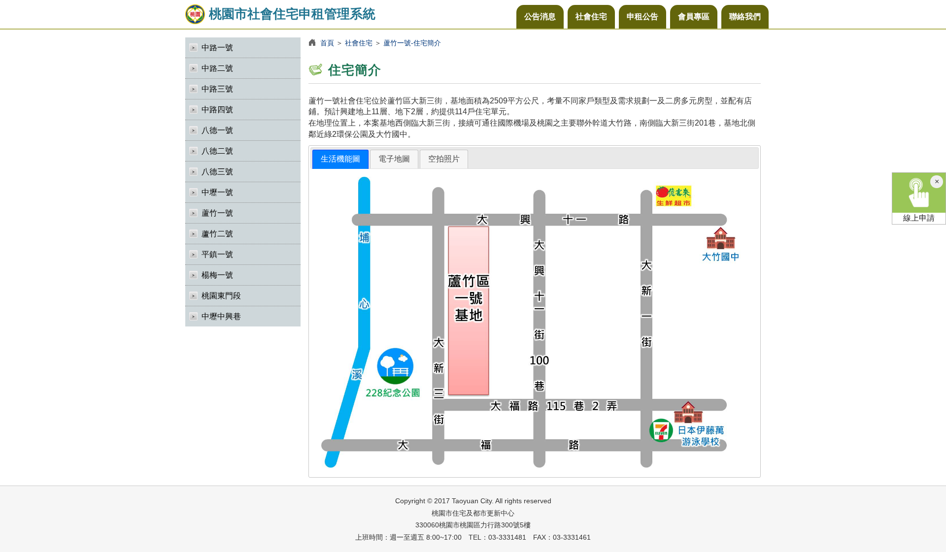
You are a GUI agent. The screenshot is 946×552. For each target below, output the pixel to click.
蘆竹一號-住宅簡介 (412, 43)
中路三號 (217, 89)
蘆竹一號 (217, 213)
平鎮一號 (217, 254)
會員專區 (694, 16)
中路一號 (217, 47)
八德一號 (217, 130)
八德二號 (217, 151)
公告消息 (540, 16)
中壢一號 (217, 192)
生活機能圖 (340, 159)
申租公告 (642, 16)
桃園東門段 (221, 296)
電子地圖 (394, 159)
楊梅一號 (217, 275)
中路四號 (217, 109)
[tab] (340, 159)
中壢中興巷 (221, 316)
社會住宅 (591, 16)
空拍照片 (444, 159)
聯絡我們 (745, 16)
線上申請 (919, 218)
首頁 (327, 43)
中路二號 (217, 68)
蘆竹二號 (217, 233)
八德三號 (217, 171)
